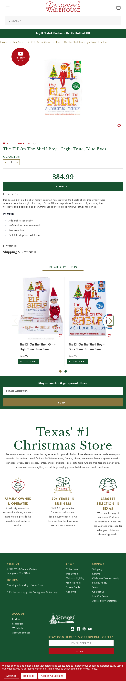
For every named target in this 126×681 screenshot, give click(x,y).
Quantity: (11, 156)
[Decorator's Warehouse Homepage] (81, 618)
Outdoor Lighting (75, 578)
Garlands (58, 33)
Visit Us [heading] (13, 564)
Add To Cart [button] (28, 361)
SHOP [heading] (70, 564)
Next (110, 321)
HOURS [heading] (12, 580)
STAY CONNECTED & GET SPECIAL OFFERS (81, 637)
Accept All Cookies (52, 676)
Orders (16, 619)
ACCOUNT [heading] (19, 613)
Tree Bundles (72, 573)
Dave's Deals (73, 587)
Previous (15, 321)
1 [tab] (60, 371)
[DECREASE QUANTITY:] (5, 162)
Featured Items (73, 582)
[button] (7, 7)
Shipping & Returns (18, 252)
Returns (96, 573)
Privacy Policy (99, 582)
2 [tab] (65, 371)
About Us (71, 591)
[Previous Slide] (4, 33)
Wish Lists (17, 628)
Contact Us (98, 591)
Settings (11, 676)
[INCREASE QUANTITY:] (17, 162)
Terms (95, 587)
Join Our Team (100, 596)
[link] (72, 629)
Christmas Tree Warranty (105, 578)
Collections (72, 569)
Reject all (28, 676)
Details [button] (8, 246)
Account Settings (21, 632)
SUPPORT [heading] (99, 564)
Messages (17, 623)
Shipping (97, 569)
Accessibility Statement (104, 600)
